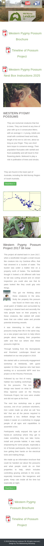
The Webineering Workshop (25, 543)
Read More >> (10, 184)
